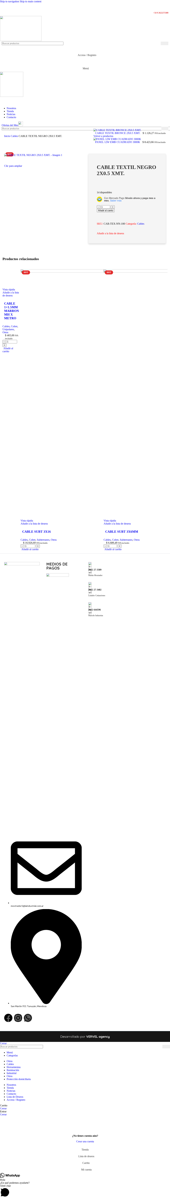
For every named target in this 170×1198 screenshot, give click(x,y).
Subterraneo (152, 539)
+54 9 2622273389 (160, 13)
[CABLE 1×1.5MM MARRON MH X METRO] (66, 271)
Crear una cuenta (85, 1141)
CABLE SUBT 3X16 (146, 531)
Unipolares (24, 539)
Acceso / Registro (16, 1099)
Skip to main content (30, 1)
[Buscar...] (164, 43)
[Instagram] (18, 1018)
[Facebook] (8, 1018)
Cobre (14, 539)
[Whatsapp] (28, 1018)
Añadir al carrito (105, 210)
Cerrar (3, 1043)
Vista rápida (8, 520)
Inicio (7, 136)
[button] (85, 1191)
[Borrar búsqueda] (158, 43)
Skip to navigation (10, 1)
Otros (34, 539)
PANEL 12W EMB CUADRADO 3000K (118, 142)
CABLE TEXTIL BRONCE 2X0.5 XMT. (118, 133)
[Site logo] (21, 40)
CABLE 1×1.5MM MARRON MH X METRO (36, 531)
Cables (15, 136)
